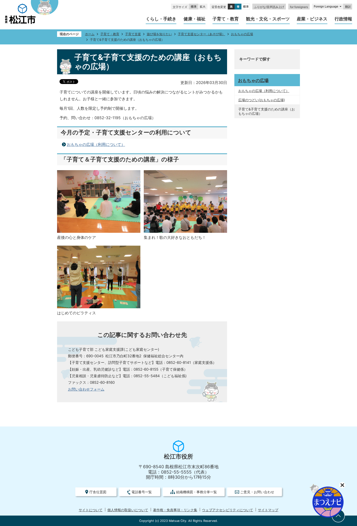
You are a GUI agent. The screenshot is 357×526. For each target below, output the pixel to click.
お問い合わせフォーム (86, 389)
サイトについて (90, 510)
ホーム (89, 34)
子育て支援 (133, 34)
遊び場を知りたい (159, 34)
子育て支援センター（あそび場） (201, 34)
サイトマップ (268, 510)
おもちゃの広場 (242, 34)
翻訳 (348, 6)
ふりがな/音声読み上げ (269, 7)
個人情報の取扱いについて (127, 510)
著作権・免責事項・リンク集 (175, 510)
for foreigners (299, 7)
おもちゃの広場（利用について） (96, 144)
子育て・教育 (109, 34)
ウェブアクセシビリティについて (227, 510)
